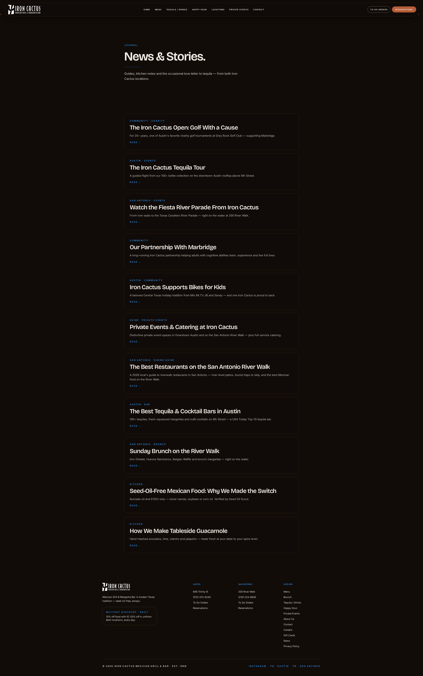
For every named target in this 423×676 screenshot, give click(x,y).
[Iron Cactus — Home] (24, 9)
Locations (218, 9)
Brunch (288, 597)
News (287, 640)
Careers (288, 629)
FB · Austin (279, 666)
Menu (158, 9)
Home (147, 9)
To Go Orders (379, 9)
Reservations (404, 9)
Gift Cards (289, 635)
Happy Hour (199, 9)
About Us (289, 619)
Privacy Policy (291, 646)
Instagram (258, 666)
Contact (258, 9)
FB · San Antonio (307, 666)
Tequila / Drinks (176, 9)
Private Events (239, 9)
